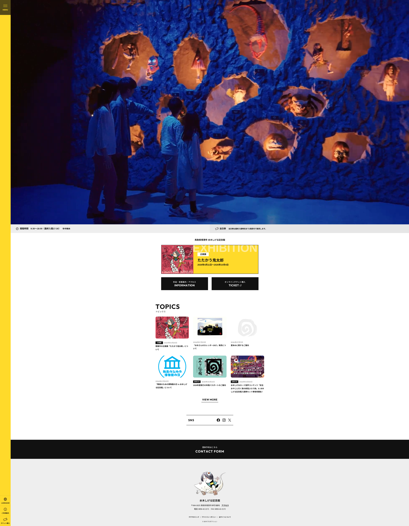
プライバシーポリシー (209, 517)
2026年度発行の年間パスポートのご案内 (209, 385)
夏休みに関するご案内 (240, 345)
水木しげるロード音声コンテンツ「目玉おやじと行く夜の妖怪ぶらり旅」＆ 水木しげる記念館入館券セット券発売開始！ (247, 388)
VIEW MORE (209, 399)
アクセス (225, 505)
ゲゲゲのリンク (194, 517)
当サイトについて (225, 517)
